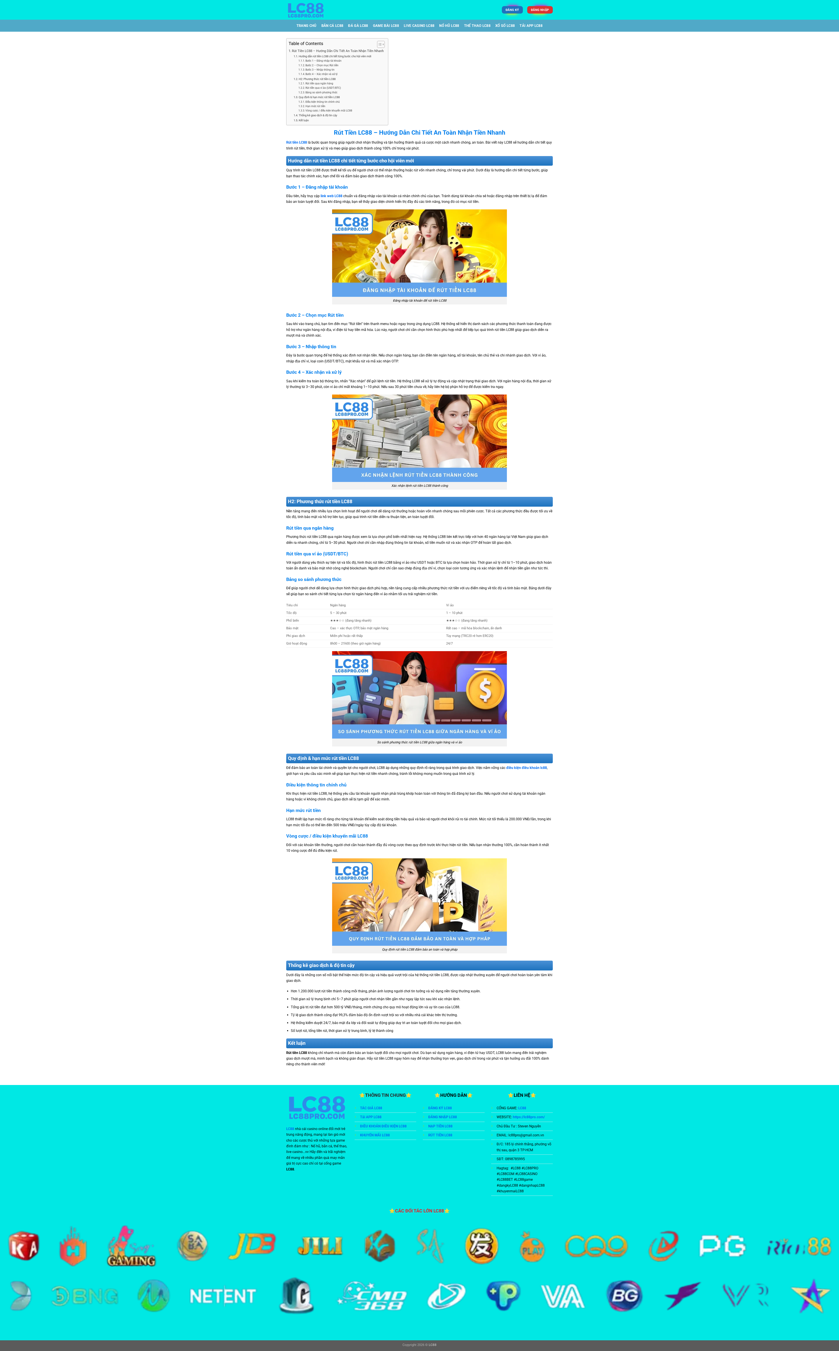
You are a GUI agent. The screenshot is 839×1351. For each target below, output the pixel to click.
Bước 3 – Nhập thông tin (320, 69)
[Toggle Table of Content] (379, 44)
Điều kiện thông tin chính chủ (322, 101)
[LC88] (326, 10)
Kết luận (304, 120)
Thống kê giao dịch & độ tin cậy (318, 115)
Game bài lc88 (386, 26)
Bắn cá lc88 (332, 26)
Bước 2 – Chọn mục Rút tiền (321, 65)
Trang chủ (306, 26)
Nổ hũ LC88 (449, 26)
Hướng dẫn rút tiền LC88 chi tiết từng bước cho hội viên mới (335, 56)
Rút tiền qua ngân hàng (319, 83)
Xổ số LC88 (505, 26)
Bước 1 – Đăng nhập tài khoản (323, 60)
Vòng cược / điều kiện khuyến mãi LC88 (328, 110)
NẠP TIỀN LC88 (440, 1126)
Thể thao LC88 (477, 26)
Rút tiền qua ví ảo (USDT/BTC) (323, 87)
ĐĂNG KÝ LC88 (440, 1108)
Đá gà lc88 (358, 26)
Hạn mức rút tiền (315, 106)
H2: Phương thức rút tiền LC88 (317, 79)
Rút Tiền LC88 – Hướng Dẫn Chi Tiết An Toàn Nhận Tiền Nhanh (338, 51)
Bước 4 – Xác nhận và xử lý (321, 74)
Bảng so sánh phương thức (321, 92)
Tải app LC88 (531, 26)
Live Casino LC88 (419, 26)
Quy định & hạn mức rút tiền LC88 (319, 97)
